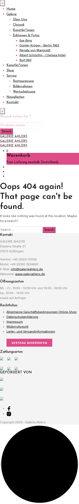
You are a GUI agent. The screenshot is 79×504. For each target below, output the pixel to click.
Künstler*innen (23, 30)
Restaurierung (23, 81)
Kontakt (12, 102)
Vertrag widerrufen (29, 342)
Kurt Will (25, 60)
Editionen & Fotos (26, 35)
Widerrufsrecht (17, 326)
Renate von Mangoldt (34, 50)
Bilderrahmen (22, 86)
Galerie (11, 14)
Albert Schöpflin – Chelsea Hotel (42, 55)
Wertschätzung (24, 91)
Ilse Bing (25, 40)
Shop (10, 70)
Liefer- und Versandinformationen (30, 331)
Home (10, 9)
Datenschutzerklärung (22, 317)
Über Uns (20, 19)
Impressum (14, 321)
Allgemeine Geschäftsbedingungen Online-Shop (41, 312)
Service (11, 75)
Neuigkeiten (15, 97)
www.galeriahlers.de (30, 274)
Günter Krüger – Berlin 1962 (39, 45)
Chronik (18, 24)
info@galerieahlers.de (27, 269)
